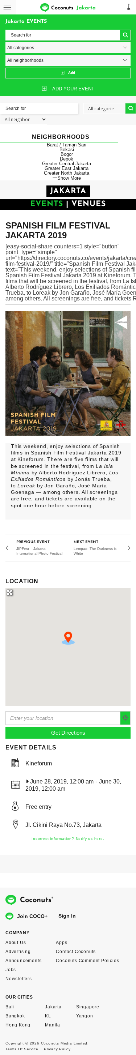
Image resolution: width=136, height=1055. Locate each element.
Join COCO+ (32, 916)
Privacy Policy (57, 1049)
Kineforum (38, 763)
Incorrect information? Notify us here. (68, 839)
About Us (15, 942)
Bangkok (15, 1015)
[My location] (125, 718)
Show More (69, 177)
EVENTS (46, 204)
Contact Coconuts (76, 951)
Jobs (10, 969)
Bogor (67, 154)
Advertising (18, 951)
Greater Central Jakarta (66, 163)
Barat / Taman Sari (66, 145)
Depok (66, 159)
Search (125, 35)
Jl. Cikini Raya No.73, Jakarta (63, 825)
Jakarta (53, 1006)
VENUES (88, 204)
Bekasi (66, 149)
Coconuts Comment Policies (87, 960)
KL (48, 1015)
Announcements (23, 960)
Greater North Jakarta (66, 173)
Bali (9, 1006)
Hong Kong (17, 1025)
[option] (68, 373)
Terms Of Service (21, 1049)
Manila (52, 1025)
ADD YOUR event (73, 88)
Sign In (67, 916)
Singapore (87, 1006)
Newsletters (18, 978)
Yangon (84, 1015)
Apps (61, 942)
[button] (68, 638)
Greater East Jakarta (66, 168)
